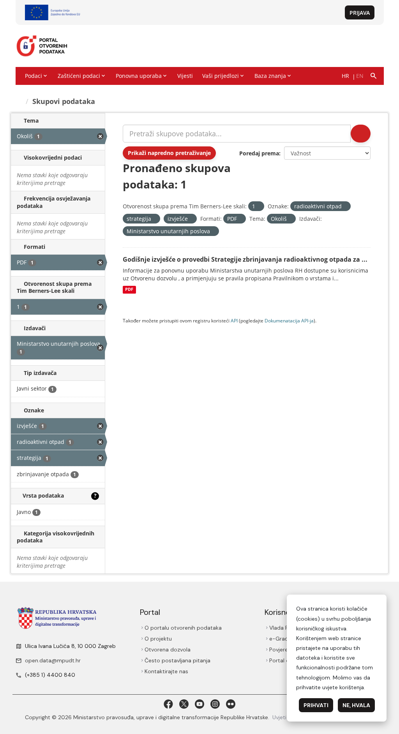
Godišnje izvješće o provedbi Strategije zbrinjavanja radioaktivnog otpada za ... (245, 259)
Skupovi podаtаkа (65, 101)
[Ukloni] (258, 206)
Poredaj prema (259, 153)
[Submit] (360, 134)
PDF (129, 289)
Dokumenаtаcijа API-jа (289, 320)
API (234, 320)
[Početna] (19, 101)
